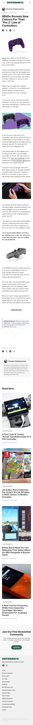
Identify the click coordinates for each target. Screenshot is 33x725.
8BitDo (4, 58)
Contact (4, 710)
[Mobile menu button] (3, 2)
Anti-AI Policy (6, 695)
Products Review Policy (8, 690)
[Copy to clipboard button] (13, 30)
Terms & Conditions (7, 701)
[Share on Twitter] (6, 30)
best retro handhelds (17, 158)
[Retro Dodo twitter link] (6, 665)
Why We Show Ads (7, 687)
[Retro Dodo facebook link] (3, 665)
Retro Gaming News (7, 430)
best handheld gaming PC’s (21, 160)
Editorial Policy (6, 693)
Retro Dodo (4, 720)
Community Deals (7, 707)
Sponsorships (6, 681)
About (3, 670)
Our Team (4, 679)
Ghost (25, 719)
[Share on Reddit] (10, 30)
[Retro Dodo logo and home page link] (15, 2)
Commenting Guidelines (8, 704)
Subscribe (16, 647)
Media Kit (4, 684)
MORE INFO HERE (16, 310)
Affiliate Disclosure (7, 698)
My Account (5, 676)
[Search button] (30, 2)
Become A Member (7, 673)
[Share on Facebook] (3, 30)
